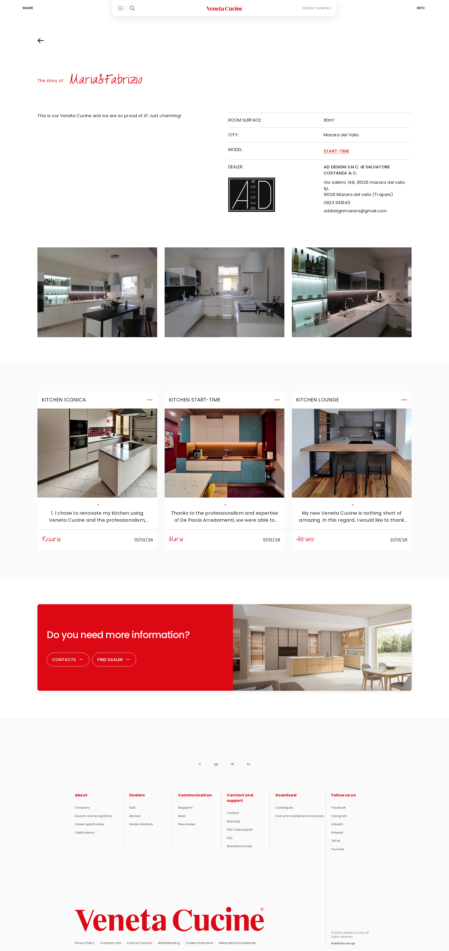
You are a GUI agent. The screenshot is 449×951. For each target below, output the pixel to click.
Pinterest (337, 833)
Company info (110, 943)
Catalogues (284, 808)
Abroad (134, 816)
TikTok (335, 841)
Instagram (339, 816)
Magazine (185, 808)
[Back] (45, 41)
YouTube (337, 849)
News (182, 816)
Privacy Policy (84, 943)
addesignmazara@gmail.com (355, 211)
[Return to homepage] (169, 919)
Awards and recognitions (93, 816)
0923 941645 (337, 203)
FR (232, 764)
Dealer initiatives (141, 824)
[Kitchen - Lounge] (352, 453)
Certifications (84, 833)
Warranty (233, 821)
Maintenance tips (239, 846)
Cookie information (200, 943)
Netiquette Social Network (237, 943)
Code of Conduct (139, 943)
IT (200, 764)
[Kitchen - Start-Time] (224, 453)
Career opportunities (89, 824)
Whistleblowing (169, 943)
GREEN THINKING (316, 8)
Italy (132, 808)
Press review (186, 824)
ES (248, 764)
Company (82, 808)
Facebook (338, 808)
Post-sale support (240, 830)
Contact (233, 813)
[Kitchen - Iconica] (97, 453)
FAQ (229, 838)
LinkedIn (337, 824)
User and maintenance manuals (299, 816)
